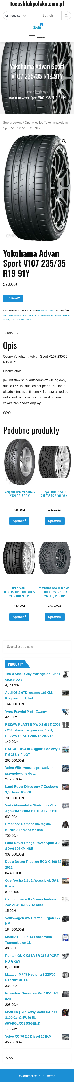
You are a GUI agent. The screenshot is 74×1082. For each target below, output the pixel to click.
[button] (64, 141)
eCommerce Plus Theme (37, 1076)
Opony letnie (33, 122)
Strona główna (12, 122)
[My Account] (35, 27)
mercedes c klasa (25, 315)
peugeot (56, 315)
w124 (28, 320)
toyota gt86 (17, 320)
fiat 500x (8, 315)
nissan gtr (43, 315)
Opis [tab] (9, 333)
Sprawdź (13, 298)
